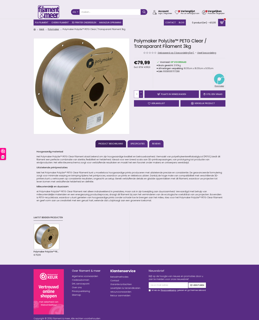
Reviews (156, 143)
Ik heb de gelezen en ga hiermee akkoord (179, 290)
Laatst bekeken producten (48, 217)
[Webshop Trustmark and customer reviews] (49, 291)
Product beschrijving (110, 143)
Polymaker (53, 29)
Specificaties (138, 143)
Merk (41, 29)
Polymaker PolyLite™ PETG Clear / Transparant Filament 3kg (47, 251)
